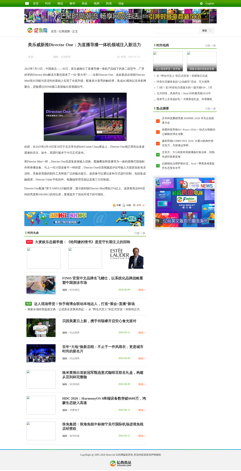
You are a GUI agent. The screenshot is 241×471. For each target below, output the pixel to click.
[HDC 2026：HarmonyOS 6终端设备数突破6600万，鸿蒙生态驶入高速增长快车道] (40, 413)
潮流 (60, 3)
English (210, 3)
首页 (36, 3)
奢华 (72, 3)
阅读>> (142, 290)
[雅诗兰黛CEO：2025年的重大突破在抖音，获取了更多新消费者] (126, 268)
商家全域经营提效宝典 (201, 69)
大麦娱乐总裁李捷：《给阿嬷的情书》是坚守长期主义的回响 (82, 242)
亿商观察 (64, 31)
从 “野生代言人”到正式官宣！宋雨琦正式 (114, 309)
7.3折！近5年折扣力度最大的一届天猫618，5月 (184, 87)
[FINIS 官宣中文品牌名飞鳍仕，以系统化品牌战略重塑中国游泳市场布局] (40, 293)
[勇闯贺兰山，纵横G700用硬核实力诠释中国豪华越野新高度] (85, 268)
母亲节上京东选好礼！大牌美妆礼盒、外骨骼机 (184, 99)
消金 (121, 3)
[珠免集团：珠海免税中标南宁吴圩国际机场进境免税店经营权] (40, 439)
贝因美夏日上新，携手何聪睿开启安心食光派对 (99, 321)
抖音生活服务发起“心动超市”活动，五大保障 (183, 81)
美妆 (84, 3)
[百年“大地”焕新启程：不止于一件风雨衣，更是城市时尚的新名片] (40, 362)
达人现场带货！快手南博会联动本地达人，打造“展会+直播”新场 (84, 304)
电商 (97, 3)
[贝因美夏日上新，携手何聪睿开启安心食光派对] (40, 336)
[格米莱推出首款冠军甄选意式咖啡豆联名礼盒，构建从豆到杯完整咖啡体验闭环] (40, 387)
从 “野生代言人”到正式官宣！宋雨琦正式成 (182, 75)
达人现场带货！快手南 (168, 69)
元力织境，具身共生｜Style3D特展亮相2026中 (184, 93)
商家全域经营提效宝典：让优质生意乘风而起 (56, 309)
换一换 (141, 233)
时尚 (48, 3)
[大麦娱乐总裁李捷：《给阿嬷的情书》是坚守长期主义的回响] (44, 268)
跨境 (109, 3)
